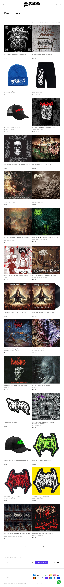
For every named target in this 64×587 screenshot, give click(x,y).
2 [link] (25, 546)
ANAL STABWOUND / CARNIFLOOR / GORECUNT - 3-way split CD (17, 534)
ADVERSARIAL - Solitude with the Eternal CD (15, 54)
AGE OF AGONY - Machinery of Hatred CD (14, 201)
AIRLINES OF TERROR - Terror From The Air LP (43, 312)
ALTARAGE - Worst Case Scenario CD (41, 385)
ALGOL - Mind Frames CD (38, 349)
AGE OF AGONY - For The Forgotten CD (41, 164)
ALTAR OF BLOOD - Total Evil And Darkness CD (15, 385)
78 (43, 546)
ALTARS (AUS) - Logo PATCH (11, 422)
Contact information (48, 583)
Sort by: (34, 22)
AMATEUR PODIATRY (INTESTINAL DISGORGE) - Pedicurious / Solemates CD (43, 423)
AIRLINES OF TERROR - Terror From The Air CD (15, 312)
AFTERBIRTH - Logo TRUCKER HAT (12, 127)
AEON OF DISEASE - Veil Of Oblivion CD (42, 54)
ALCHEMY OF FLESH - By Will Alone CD (13, 349)
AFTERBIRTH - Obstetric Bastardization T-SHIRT (44, 127)
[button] (3, 4)
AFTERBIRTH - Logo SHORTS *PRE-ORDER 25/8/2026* (45, 91)
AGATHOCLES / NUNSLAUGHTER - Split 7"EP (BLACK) (17, 164)
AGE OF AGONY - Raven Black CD (40, 201)
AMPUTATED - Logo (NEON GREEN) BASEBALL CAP (16, 460)
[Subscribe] (32, 562)
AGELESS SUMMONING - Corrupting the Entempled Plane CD (16, 238)
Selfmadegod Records (12, 583)
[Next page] (48, 546)
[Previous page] (16, 546)
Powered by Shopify (21, 583)
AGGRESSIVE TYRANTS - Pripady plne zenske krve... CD (17, 275)
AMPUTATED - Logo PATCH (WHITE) (40, 497)
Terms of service (38, 583)
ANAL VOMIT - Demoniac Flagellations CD (42, 533)
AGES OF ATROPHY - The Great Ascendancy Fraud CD (45, 237)
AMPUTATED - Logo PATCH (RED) (12, 497)
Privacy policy (30, 583)
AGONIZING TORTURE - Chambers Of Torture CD (44, 275)
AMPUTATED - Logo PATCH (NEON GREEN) (42, 460)
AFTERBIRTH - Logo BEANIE (11, 91)
